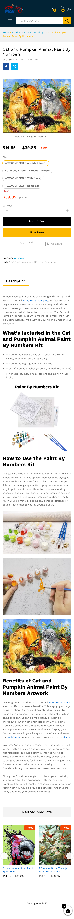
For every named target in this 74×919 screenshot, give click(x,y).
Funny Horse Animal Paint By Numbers (18, 870)
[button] (26, 163)
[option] (19, 854)
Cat (36, 262)
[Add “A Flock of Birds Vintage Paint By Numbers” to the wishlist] (62, 862)
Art (31, 262)
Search (67, 20)
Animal (13, 262)
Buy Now (37, 232)
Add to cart (37, 221)
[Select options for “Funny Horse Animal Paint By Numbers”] (10, 862)
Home (6, 32)
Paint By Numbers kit (35, 300)
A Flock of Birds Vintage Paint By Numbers (53, 870)
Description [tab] (16, 281)
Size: (5, 157)
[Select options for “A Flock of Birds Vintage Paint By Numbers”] (47, 862)
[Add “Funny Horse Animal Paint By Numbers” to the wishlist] (26, 862)
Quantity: (7, 206)
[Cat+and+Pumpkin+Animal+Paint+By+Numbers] (14, 66)
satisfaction (14, 737)
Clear (6, 191)
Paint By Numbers (59, 702)
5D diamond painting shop (28, 32)
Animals (19, 258)
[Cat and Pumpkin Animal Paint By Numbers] (6, 66)
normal (44, 262)
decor (66, 737)
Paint (53, 262)
